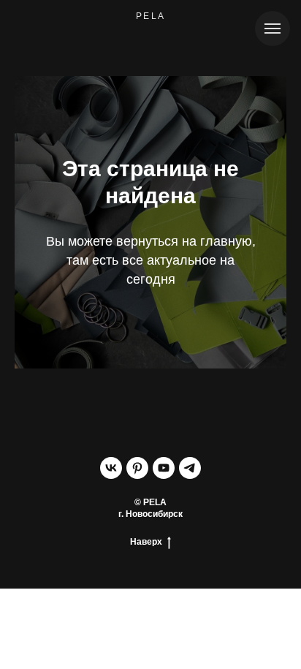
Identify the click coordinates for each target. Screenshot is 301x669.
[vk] (111, 468)
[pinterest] (137, 468)
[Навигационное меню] (272, 28)
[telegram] (190, 468)
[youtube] (164, 468)
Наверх (146, 542)
